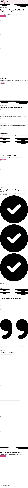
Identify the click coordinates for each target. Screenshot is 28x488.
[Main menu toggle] (3, 3)
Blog (9, 483)
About (5, 483)
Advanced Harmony (4, 1)
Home (3, 483)
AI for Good (12, 483)
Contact (15, 483)
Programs (8, 483)
